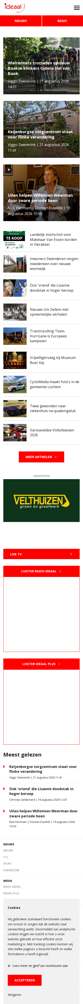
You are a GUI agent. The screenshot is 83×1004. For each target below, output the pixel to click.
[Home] (20, 7)
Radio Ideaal (12, 887)
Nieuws (21, 21)
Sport (7, 864)
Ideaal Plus (11, 893)
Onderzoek (11, 870)
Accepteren (25, 980)
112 (5, 857)
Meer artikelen (39, 457)
